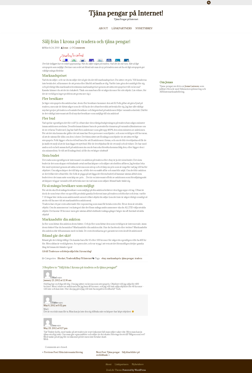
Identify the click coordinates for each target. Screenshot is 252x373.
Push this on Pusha (126, 59)
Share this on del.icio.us (65, 59)
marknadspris (114, 258)
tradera (138, 258)
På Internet (86, 258)
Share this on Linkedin (117, 59)
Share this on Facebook (91, 59)
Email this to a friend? (109, 59)
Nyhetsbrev (144, 28)
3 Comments (78, 47)
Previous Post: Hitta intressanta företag (63, 352)
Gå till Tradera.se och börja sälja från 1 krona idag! (66, 251)
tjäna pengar (128, 258)
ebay (104, 258)
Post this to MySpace (82, 59)
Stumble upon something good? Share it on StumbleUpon (74, 59)
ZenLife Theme (114, 370)
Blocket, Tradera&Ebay (69, 258)
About (103, 28)
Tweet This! (100, 59)
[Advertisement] (185, 57)
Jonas (65, 47)
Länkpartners (122, 28)
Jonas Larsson (192, 86)
